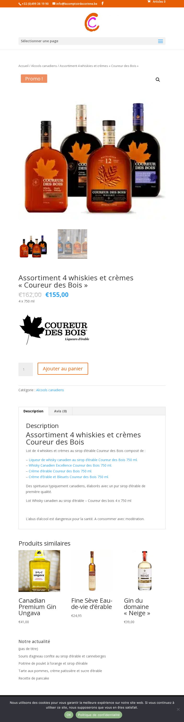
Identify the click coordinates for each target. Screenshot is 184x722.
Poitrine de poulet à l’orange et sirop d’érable (53, 663)
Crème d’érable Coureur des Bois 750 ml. (60, 471)
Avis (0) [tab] (60, 411)
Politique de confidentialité (99, 715)
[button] (158, 79)
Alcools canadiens (44, 66)
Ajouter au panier (63, 368)
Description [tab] (33, 411)
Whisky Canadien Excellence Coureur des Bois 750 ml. (70, 465)
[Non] (178, 709)
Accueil (23, 66)
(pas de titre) (28, 648)
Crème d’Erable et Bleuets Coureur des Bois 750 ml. (69, 477)
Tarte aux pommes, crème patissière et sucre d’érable (60, 670)
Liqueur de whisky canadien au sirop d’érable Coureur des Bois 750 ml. (83, 459)
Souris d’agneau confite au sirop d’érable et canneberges (62, 656)
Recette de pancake (33, 678)
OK (69, 715)
